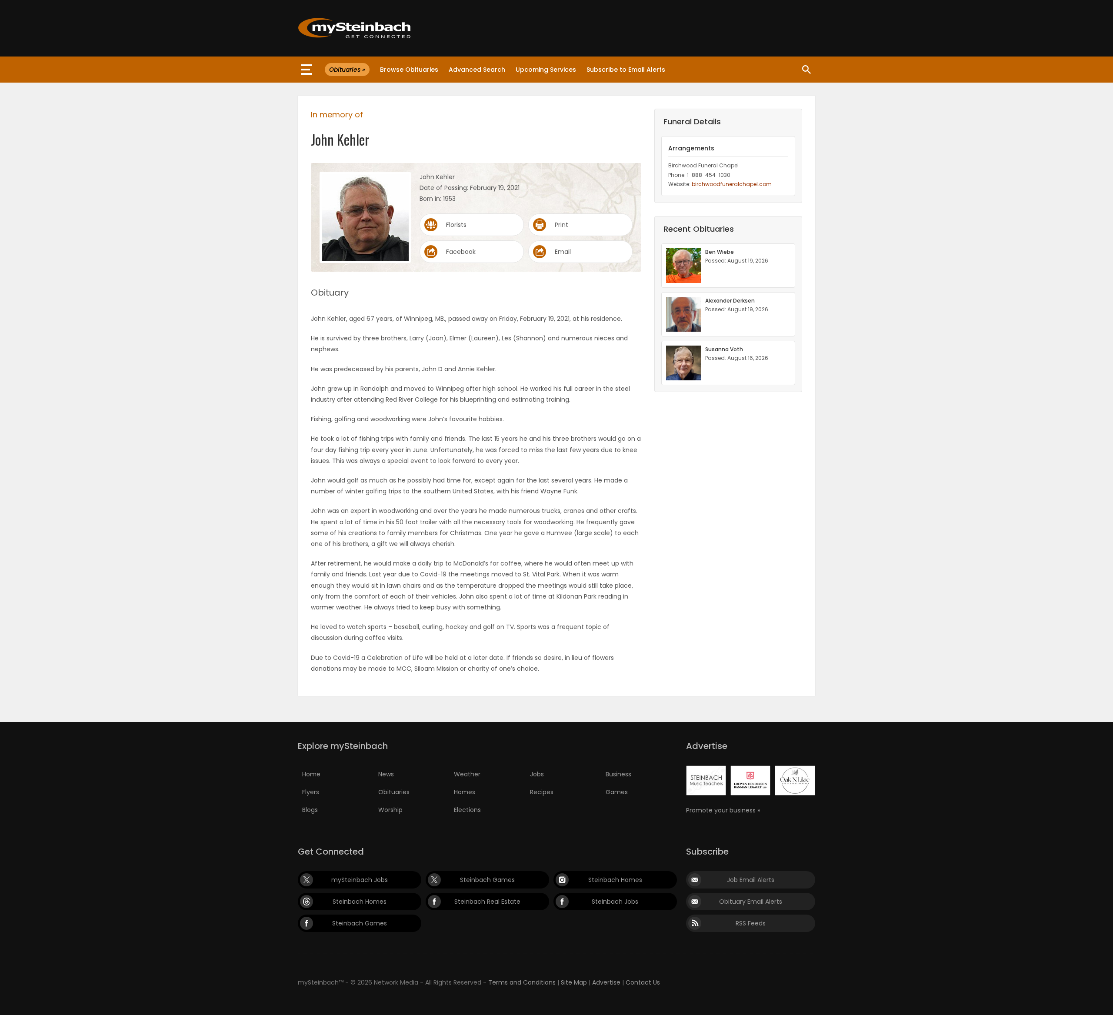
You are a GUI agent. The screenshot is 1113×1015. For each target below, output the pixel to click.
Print (561, 224)
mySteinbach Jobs (359, 879)
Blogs (310, 809)
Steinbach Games (487, 879)
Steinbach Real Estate (487, 901)
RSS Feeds (751, 923)
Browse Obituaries (409, 69)
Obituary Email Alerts (750, 901)
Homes (464, 792)
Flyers (310, 792)
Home (311, 774)
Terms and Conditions (522, 982)
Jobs (537, 774)
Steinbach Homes (615, 879)
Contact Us (643, 982)
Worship (390, 809)
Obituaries (394, 792)
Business (618, 774)
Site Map (574, 982)
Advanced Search (477, 69)
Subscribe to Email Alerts (625, 69)
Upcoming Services (546, 69)
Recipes (541, 792)
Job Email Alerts (750, 879)
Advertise (606, 982)
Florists (456, 224)
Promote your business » (723, 810)
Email (563, 251)
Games (617, 792)
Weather (467, 774)
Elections (467, 809)
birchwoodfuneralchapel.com (732, 184)
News (386, 774)
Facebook (461, 251)
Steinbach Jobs (615, 901)
